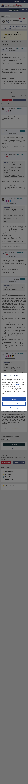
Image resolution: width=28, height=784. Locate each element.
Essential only (14, 404)
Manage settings (14, 408)
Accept (14, 399)
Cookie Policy (16, 384)
